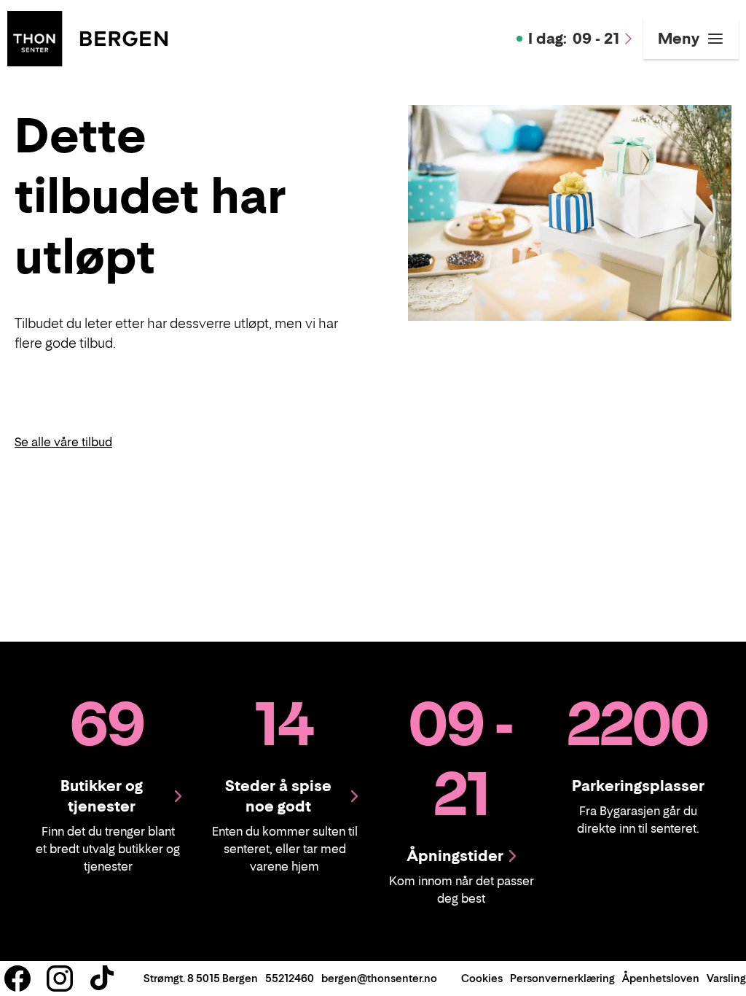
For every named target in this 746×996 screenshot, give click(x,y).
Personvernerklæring (562, 978)
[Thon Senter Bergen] (87, 37)
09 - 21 (573, 38)
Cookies (482, 978)
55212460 (289, 978)
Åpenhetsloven (660, 978)
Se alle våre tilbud (63, 442)
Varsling (726, 978)
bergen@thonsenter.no (379, 978)
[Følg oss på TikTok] (102, 978)
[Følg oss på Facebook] (17, 978)
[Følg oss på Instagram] (59, 978)
